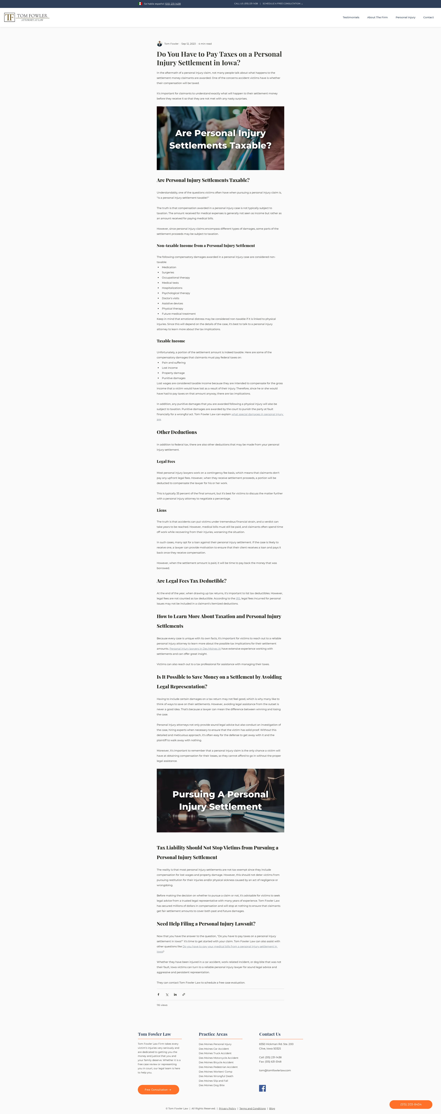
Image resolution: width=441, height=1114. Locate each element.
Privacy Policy (227, 1108)
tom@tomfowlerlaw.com (275, 1070)
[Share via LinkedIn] (175, 994)
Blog (272, 1108)
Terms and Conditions (252, 1108)
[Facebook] (262, 1088)
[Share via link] (183, 994)
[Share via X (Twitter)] (166, 994)
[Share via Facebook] (158, 994)
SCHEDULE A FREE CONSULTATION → (283, 3)
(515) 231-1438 (173, 3)
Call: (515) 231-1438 (270, 1057)
